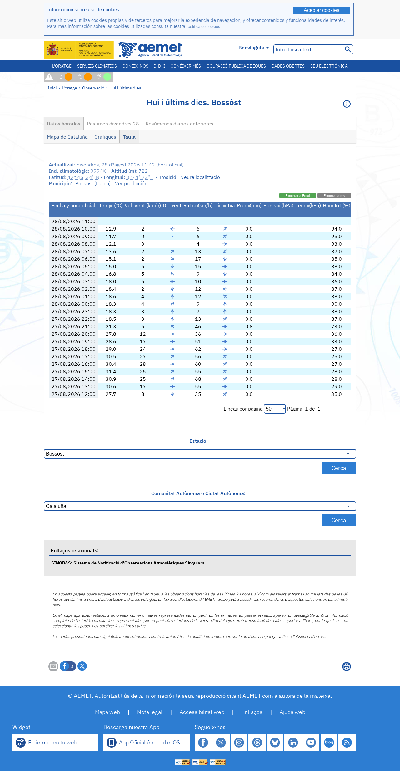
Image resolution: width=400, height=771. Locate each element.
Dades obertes (288, 66)
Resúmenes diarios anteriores (179, 123)
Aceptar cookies (321, 10)
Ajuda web (292, 712)
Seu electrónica (329, 66)
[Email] (53, 669)
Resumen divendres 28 (113, 123)
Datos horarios (63, 123)
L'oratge (62, 66)
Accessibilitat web (202, 712)
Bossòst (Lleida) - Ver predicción (111, 183)
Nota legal (149, 712)
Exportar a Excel (298, 195)
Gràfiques (105, 137)
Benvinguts (251, 47)
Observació (93, 88)
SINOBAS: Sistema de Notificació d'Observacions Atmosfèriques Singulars (127, 563)
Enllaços (252, 712)
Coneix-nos (135, 66)
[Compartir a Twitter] (82, 666)
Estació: (198, 441)
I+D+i (159, 66)
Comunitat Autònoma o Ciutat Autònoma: (198, 493)
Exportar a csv (334, 195)
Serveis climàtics (97, 66)
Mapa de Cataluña (67, 137)
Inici (52, 88)
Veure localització (200, 177)
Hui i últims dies (125, 88)
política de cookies (204, 26)
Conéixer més (186, 66)
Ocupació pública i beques (236, 66)
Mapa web (107, 712)
